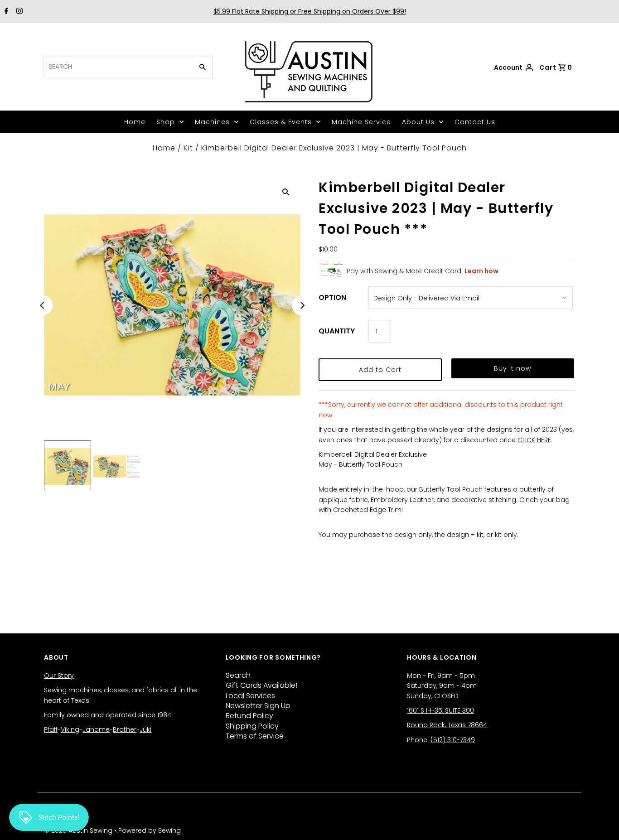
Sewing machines (72, 690)
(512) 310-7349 (452, 739)
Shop (165, 121)
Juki (145, 729)
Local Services (250, 695)
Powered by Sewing (149, 830)
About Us (418, 121)
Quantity (337, 331)
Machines (212, 121)
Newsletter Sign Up (258, 705)
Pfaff (51, 729)
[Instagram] (18, 12)
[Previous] (43, 305)
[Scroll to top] (601, 822)
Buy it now (512, 368)
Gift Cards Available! (261, 685)
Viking (70, 729)
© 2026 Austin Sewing (79, 830)
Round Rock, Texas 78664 (447, 724)
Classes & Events (281, 121)
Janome (96, 729)
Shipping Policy (252, 726)
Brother (124, 729)
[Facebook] (5, 12)
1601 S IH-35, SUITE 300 (440, 710)
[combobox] (117, 66)
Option (332, 297)
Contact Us (475, 121)
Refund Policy (249, 715)
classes (116, 690)
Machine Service (361, 121)
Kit (188, 148)
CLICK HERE (534, 439)
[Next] (302, 305)
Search (238, 675)
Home (134, 121)
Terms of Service (255, 736)
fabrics (157, 690)
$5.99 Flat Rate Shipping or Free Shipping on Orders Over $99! (309, 11)
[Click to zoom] (286, 192)
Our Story (59, 675)
